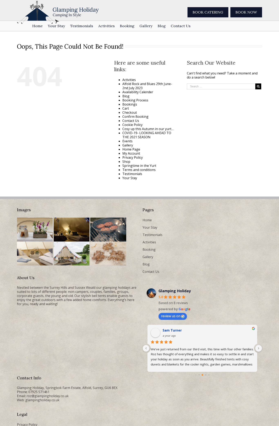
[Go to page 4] (209, 374)
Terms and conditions (139, 169)
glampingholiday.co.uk (42, 400)
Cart (125, 108)
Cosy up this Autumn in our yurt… (148, 129)
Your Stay (129, 178)
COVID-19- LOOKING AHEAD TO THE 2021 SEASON (146, 135)
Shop (126, 161)
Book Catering (208, 12)
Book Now (246, 12)
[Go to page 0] (195, 374)
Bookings (129, 104)
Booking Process (135, 100)
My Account (131, 153)
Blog (125, 96)
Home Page (131, 149)
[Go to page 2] (202, 375)
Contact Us (130, 120)
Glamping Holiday (174, 290)
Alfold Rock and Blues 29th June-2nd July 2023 (147, 86)
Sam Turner (172, 330)
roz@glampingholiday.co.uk (48, 396)
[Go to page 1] (199, 375)
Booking (149, 249)
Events (127, 141)
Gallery (127, 145)
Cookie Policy (132, 125)
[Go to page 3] (205, 375)
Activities (129, 80)
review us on (170, 316)
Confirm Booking (135, 116)
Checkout (129, 112)
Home (147, 220)
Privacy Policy (132, 157)
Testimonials (132, 174)
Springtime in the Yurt (139, 165)
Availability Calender (137, 92)
